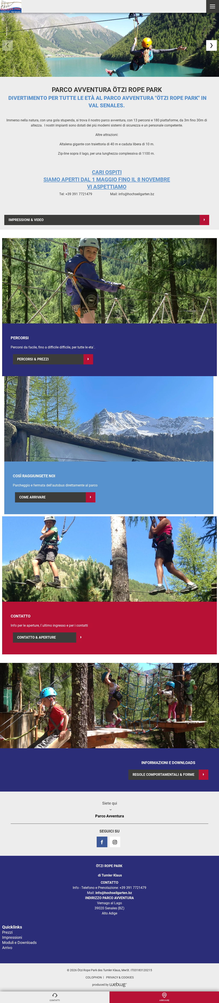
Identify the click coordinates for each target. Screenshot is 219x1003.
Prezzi (7, 932)
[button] (212, 6)
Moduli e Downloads (19, 942)
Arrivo (7, 947)
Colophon (94, 977)
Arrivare (164, 1000)
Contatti (55, 1000)
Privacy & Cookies (120, 977)
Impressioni (12, 937)
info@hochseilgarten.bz (113, 893)
